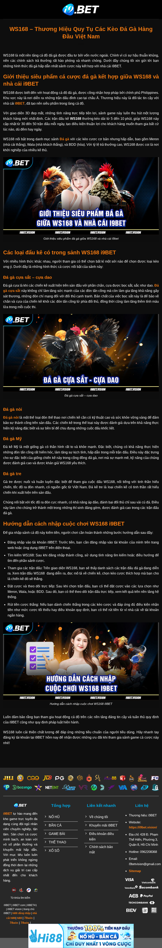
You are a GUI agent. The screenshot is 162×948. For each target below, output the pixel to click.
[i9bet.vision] (81, 10)
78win (28, 918)
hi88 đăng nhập (21, 913)
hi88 (19, 918)
